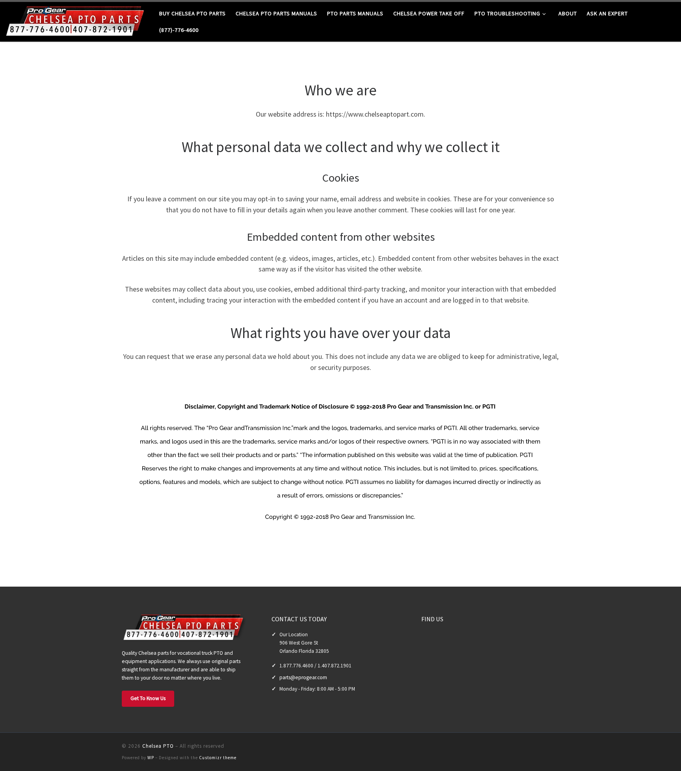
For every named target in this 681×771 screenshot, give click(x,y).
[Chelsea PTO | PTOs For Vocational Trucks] (76, 20)
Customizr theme (217, 757)
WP (150, 757)
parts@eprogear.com (303, 677)
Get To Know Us (148, 698)
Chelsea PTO (158, 746)
